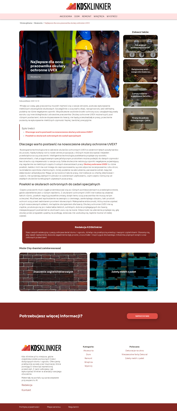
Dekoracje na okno (134, 350)
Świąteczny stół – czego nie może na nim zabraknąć (140, 70)
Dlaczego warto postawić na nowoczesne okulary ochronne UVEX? (59, 132)
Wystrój (112, 16)
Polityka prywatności (29, 407)
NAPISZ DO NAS (142, 316)
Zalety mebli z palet (123, 271)
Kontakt (26, 390)
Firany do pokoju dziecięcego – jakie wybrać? (140, 119)
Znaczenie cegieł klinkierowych (53, 271)
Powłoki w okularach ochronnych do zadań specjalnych (53, 136)
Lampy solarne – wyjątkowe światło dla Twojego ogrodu (140, 95)
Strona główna (26, 23)
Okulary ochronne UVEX (95, 164)
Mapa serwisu (54, 407)
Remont (86, 16)
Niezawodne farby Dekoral (135, 354)
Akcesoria (66, 16)
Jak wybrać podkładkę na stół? (140, 46)
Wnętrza (99, 16)
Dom (77, 16)
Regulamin (73, 407)
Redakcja (27, 385)
